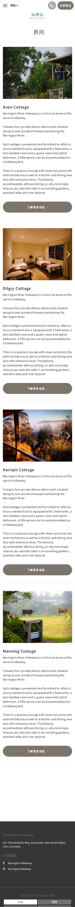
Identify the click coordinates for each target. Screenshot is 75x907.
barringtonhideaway (19, 869)
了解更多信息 (36, 207)
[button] (8, 73)
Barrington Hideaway (20, 863)
